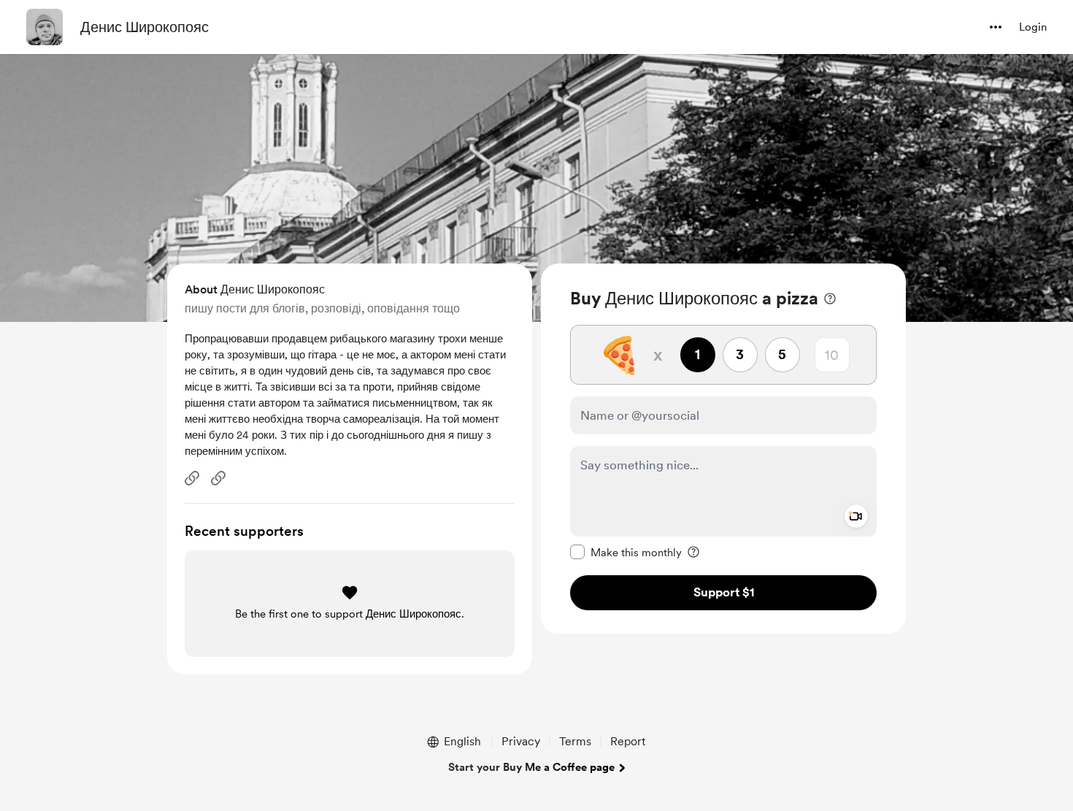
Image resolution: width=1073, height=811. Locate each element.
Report (627, 741)
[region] (723, 449)
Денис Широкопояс (144, 27)
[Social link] (192, 478)
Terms (575, 741)
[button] (995, 27)
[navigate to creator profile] (44, 27)
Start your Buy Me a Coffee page (531, 767)
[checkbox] (626, 551)
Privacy (520, 741)
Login (1033, 27)
